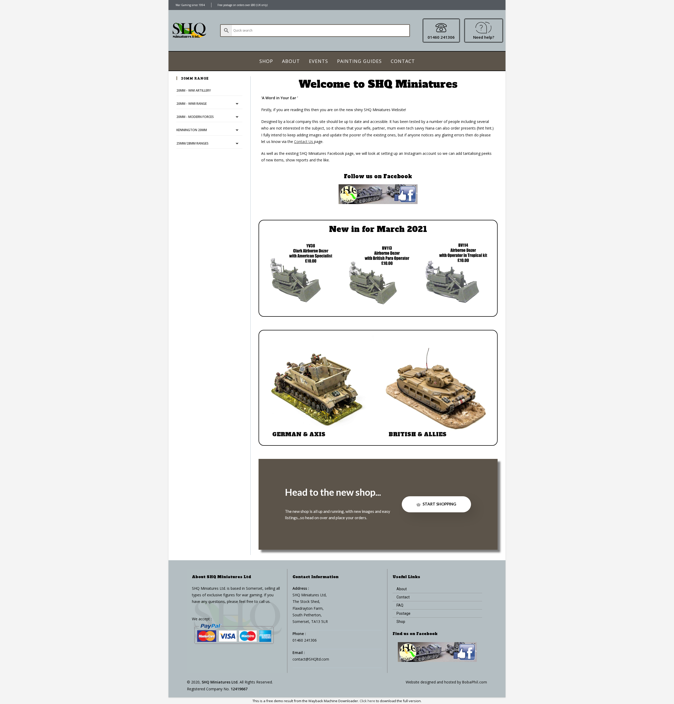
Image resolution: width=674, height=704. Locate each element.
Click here (367, 700)
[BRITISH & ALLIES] (436, 389)
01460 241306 (441, 37)
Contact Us (304, 141)
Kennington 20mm (191, 130)
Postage (403, 613)
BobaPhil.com (474, 682)
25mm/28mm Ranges (192, 143)
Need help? (483, 37)
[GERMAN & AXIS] (320, 389)
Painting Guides (359, 61)
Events (318, 61)
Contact (403, 61)
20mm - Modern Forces (195, 117)
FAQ (400, 605)
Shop (266, 61)
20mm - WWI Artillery (193, 90)
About (291, 61)
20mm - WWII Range (191, 103)
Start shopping (439, 504)
